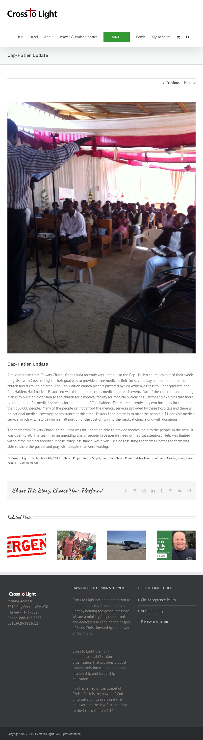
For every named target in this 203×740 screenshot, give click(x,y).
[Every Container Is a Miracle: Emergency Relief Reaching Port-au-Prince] (76, 533)
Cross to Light (19, 458)
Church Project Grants (77, 458)
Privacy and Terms (154, 621)
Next (188, 82)
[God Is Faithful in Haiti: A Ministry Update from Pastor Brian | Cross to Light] (176, 533)
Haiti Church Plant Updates (126, 458)
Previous (172, 82)
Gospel (96, 458)
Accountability (152, 610)
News (181, 458)
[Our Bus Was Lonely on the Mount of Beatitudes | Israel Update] (126, 533)
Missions (171, 458)
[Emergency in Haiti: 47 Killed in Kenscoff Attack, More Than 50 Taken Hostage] (26, 533)
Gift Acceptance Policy (158, 599)
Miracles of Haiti (154, 458)
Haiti (104, 458)
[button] (187, 36)
